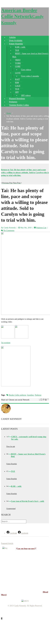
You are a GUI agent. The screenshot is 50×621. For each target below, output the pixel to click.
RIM (17, 82)
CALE (17, 86)
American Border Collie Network (22, 16)
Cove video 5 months (30, 76)
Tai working (5, 343)
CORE (17, 66)
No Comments (8, 230)
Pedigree (38, 395)
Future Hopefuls (16, 44)
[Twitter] (41, 400)
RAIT (17, 79)
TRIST (18, 60)
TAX (17, 50)
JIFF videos (26, 95)
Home (8, 113)
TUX (17, 89)
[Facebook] (39, 400)
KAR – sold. (20, 47)
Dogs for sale (10, 446)
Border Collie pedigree (17, 395)
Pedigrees (13, 102)
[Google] (46, 400)
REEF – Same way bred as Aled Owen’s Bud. (30, 55)
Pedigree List (41, 228)
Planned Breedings (17, 98)
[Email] (48, 400)
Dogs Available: (16, 40)
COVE (18, 73)
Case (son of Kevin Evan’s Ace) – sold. (27, 501)
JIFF (17, 92)
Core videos (26, 70)
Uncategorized (10, 508)
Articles (12, 37)
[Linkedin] (43, 400)
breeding (30, 395)
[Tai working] (21, 338)
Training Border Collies (19, 105)
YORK (18, 63)
